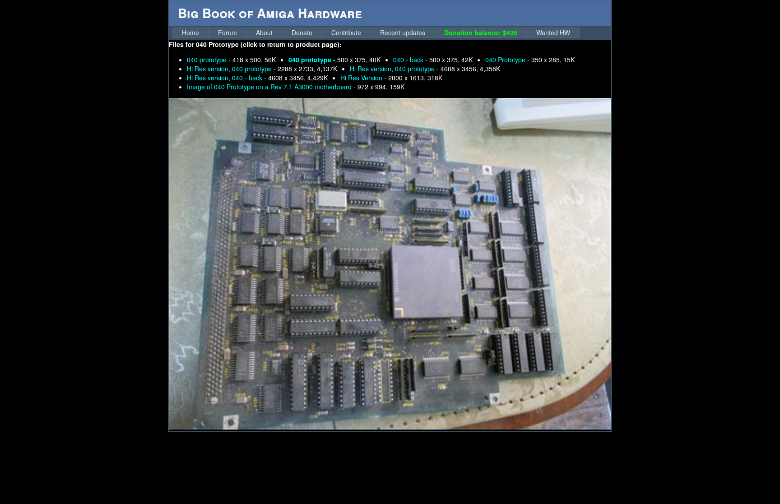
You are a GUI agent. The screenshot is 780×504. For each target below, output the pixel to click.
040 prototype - (231, 59)
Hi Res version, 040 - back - (257, 77)
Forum (227, 32)
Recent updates (402, 32)
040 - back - (433, 59)
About (264, 32)
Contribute (346, 32)
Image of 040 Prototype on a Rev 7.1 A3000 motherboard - (295, 86)
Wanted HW (553, 32)
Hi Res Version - (391, 77)
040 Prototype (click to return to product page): (269, 44)
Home (190, 32)
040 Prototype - (530, 59)
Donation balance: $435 (480, 32)
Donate (302, 32)
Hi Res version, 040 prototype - (262, 68)
